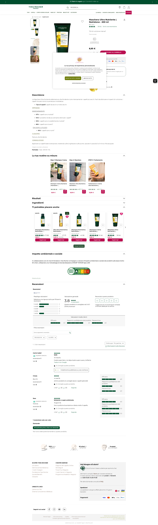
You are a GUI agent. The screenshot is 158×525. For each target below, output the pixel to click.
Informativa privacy (57, 516)
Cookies (67, 516)
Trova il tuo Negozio (62, 470)
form (95, 474)
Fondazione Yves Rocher (40, 472)
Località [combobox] (50, 337)
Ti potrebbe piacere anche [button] (45, 207)
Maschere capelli (37, 16)
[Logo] (36, 7)
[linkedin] (64, 509)
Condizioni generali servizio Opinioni (61, 518)
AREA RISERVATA (120, 12)
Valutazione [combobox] (38, 337)
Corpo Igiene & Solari (43, 12)
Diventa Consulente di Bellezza (42, 491)
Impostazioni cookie (79, 83)
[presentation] (5, 2)
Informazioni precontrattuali (78, 516)
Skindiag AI (59, 468)
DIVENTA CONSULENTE (109, 12)
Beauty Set (66, 12)
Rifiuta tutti (88, 78)
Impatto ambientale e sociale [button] (47, 254)
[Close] (156, 1)
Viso (28, 12)
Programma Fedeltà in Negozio (66, 474)
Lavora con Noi (37, 489)
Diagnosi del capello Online (64, 465)
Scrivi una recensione (110, 26)
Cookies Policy (71, 73)
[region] (79, 71)
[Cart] (124, 7)
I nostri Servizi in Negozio (64, 472)
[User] (128, 7)
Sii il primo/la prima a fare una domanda (46, 427)
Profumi (59, 12)
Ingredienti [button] (38, 203)
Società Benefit (37, 474)
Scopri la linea (79, 246)
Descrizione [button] (38, 95)
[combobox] (118, 343)
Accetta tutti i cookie (73, 78)
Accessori (74, 12)
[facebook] (49, 509)
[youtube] (59, 509)
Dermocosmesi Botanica (40, 468)
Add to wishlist (82, 21)
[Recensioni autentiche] (37, 293)
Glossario (35, 476)
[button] (36, 278)
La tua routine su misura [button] (44, 155)
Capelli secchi (45, 16)
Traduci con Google (60, 362)
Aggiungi (65, 191)
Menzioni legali (46, 516)
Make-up (53, 12)
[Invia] (67, 7)
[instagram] (54, 509)
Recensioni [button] (38, 284)
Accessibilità (76, 518)
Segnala (73, 388)
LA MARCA (98, 12)
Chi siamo (35, 465)
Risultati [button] (36, 198)
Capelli (33, 12)
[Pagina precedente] (32, 17)
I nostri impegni (37, 470)
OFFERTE (128, 12)
